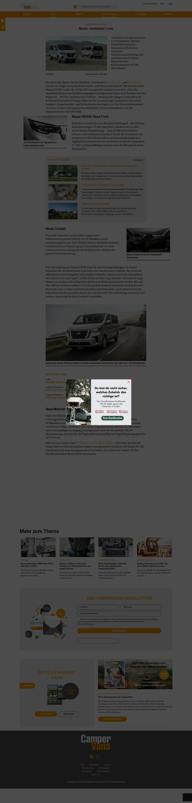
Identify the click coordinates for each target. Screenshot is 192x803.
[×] (96, 401)
